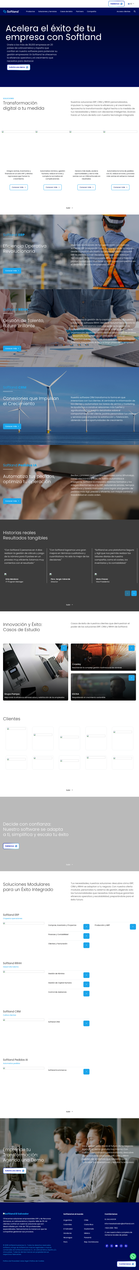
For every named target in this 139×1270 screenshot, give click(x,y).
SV (131, 4)
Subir (68, 208)
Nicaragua (67, 1237)
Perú (65, 1242)
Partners (80, 11)
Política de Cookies (37, 1261)
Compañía (91, 11)
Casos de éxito (66, 11)
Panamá (87, 1237)
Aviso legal (25, 1261)
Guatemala (89, 1229)
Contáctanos (125, 1264)
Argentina (67, 1220)
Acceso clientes (123, 11)
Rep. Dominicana (91, 1242)
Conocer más (18, 187)
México (87, 1233)
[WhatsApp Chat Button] (133, 1256)
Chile (86, 1220)
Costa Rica (88, 1224)
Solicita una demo (17, 67)
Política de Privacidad (11, 1261)
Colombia (67, 1224)
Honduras (67, 1233)
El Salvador (68, 1229)
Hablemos (114, 4)
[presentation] (127, 593)
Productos (30, 11)
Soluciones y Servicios (47, 11)
